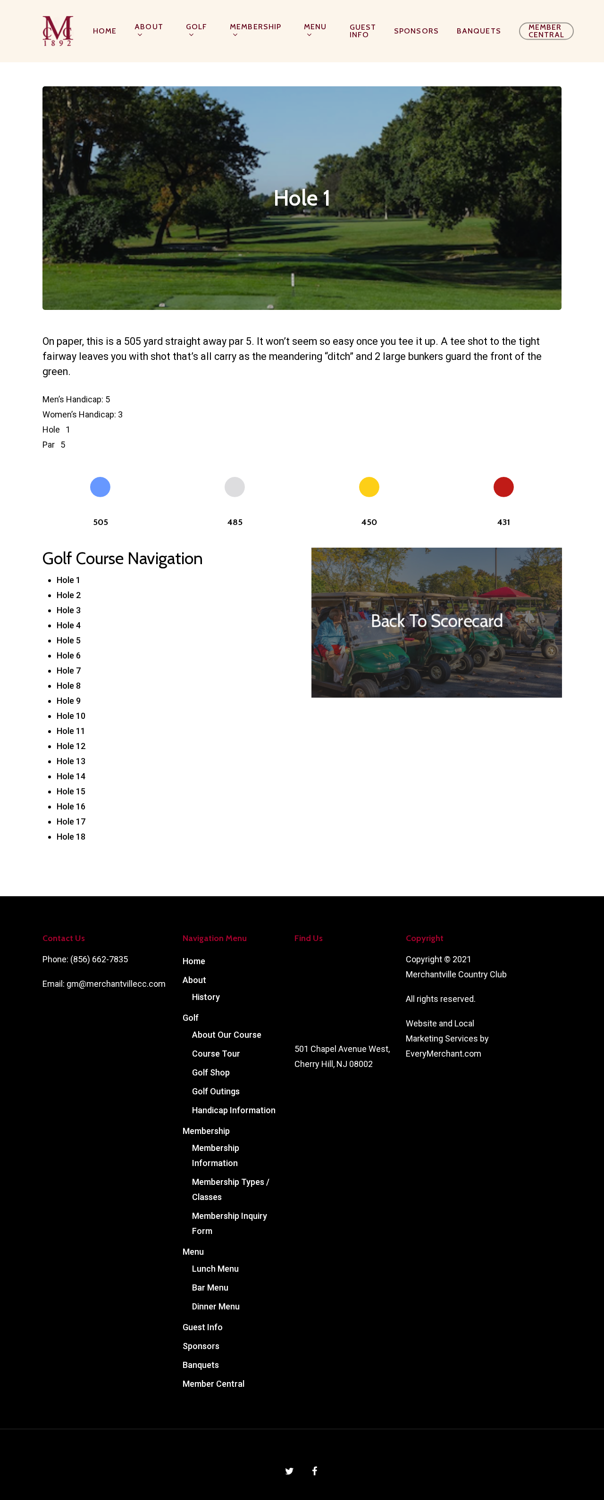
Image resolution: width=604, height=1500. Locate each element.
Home (105, 31)
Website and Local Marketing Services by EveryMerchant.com (447, 1038)
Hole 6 (69, 655)
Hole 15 (71, 791)
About (148, 27)
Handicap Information (234, 1110)
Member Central (546, 31)
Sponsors (416, 31)
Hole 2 (69, 595)
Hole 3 (69, 610)
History (206, 997)
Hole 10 (71, 716)
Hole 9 (69, 701)
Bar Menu (210, 1287)
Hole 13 (71, 761)
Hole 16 (71, 806)
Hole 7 (69, 670)
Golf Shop (211, 1072)
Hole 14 (71, 776)
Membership (255, 27)
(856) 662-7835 (99, 959)
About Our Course (226, 1035)
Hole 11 (71, 731)
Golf (196, 27)
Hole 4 (69, 625)
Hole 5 (69, 640)
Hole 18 (71, 837)
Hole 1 (69, 580)
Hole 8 (69, 686)
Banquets (479, 31)
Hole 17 (71, 821)
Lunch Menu (215, 1269)
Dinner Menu (216, 1306)
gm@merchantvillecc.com (116, 984)
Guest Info (363, 31)
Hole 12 (71, 746)
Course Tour (216, 1053)
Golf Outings (216, 1091)
